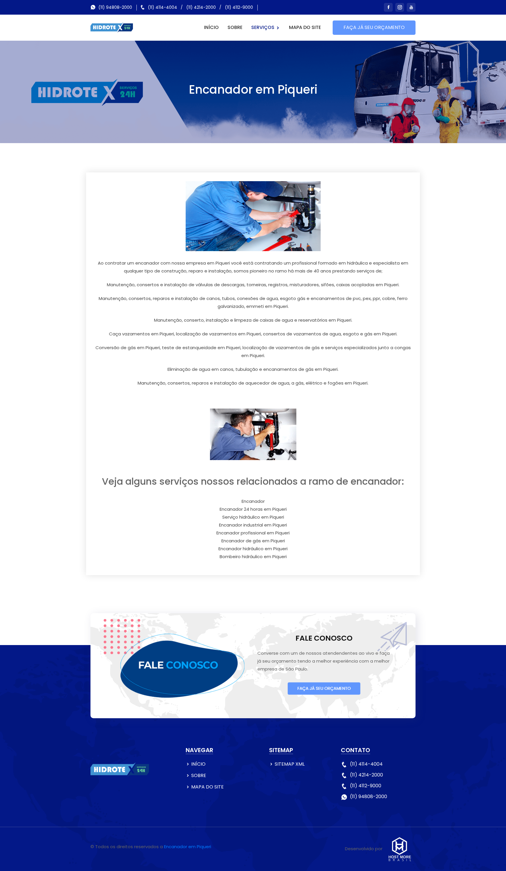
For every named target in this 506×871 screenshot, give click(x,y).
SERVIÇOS (263, 27)
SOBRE (235, 27)
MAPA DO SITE (305, 27)
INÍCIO (211, 27)
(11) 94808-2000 (115, 7)
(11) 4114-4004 (162, 7)
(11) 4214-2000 (201, 7)
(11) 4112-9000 (239, 7)
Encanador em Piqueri (187, 846)
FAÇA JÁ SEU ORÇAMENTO (374, 27)
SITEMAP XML (290, 764)
